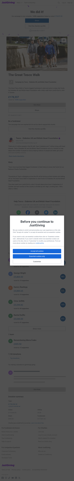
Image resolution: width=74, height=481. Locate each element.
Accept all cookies (37, 251)
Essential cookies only (37, 256)
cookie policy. (39, 243)
